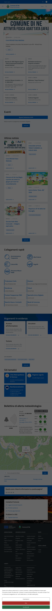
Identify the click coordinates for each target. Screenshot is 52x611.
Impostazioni (26, 599)
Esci (26, 603)
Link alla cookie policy (32, 594)
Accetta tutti (26, 607)
